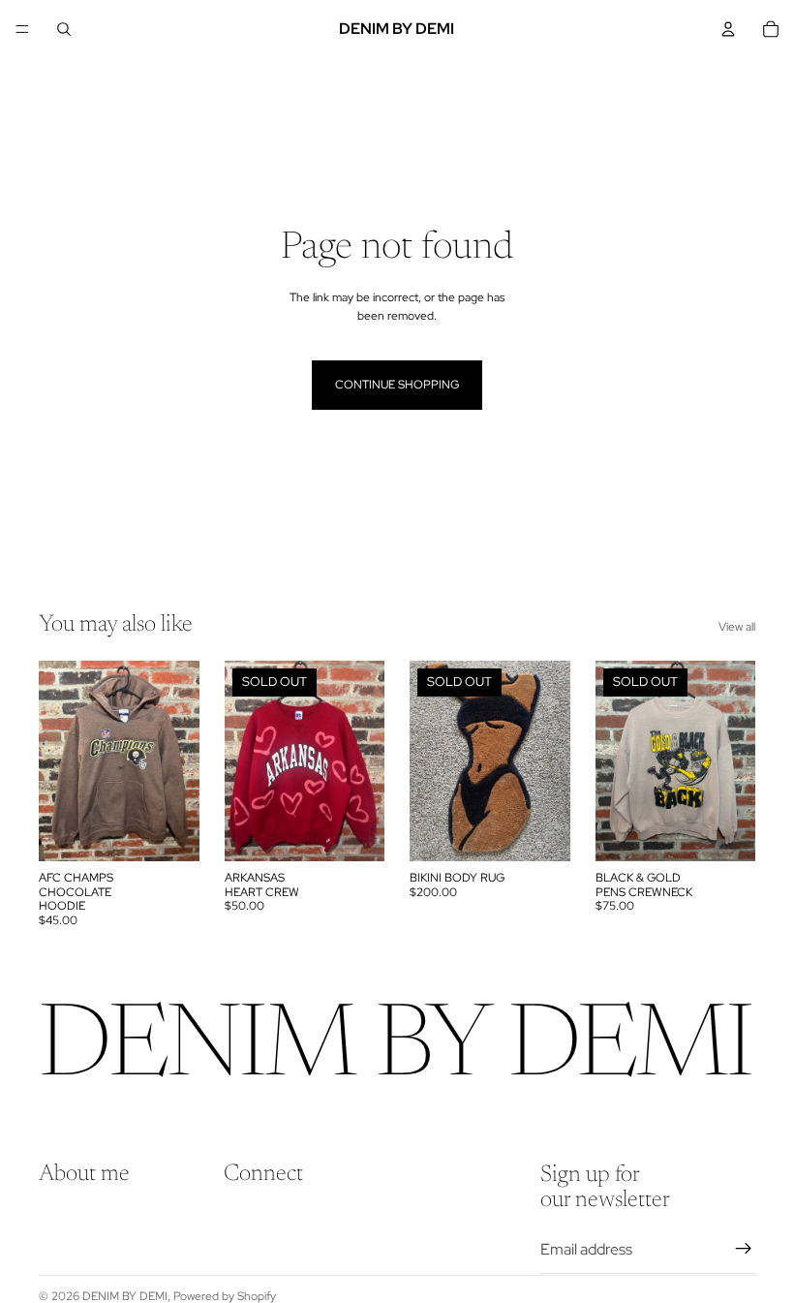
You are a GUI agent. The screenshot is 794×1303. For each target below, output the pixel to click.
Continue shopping (397, 384)
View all (736, 627)
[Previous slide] (60, 761)
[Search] (64, 29)
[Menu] (22, 29)
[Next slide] (178, 761)
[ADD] (169, 832)
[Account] (728, 29)
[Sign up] (743, 1248)
